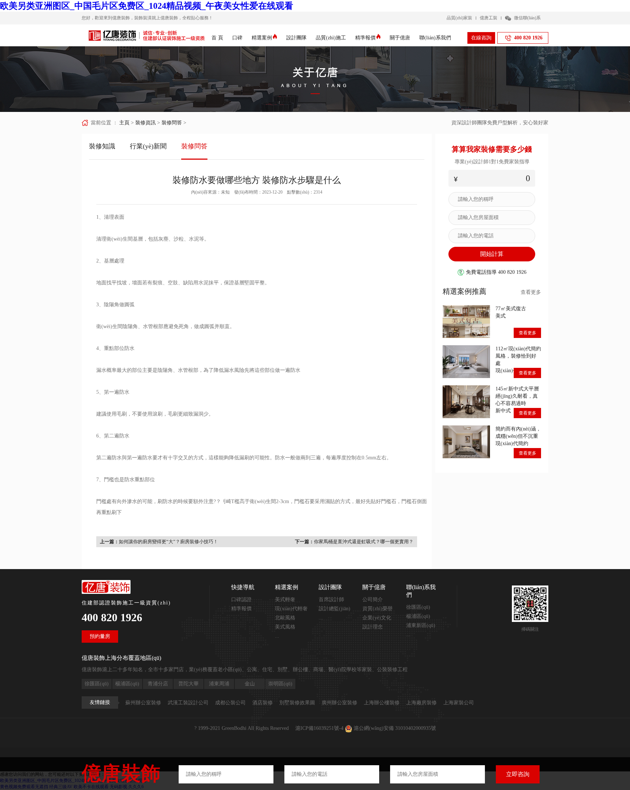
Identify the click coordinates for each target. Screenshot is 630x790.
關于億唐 (400, 37)
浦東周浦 (219, 683)
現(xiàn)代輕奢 (291, 608)
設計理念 (372, 627)
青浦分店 (158, 683)
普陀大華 (188, 683)
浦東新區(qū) (420, 625)
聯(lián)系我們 (435, 37)
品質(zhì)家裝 (459, 17)
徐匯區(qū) (418, 607)
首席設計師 (331, 599)
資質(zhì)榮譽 (377, 608)
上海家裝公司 (458, 702)
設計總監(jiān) (334, 608)
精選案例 (262, 37)
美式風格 (285, 627)
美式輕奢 (285, 599)
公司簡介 (372, 599)
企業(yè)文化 (376, 617)
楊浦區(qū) (418, 616)
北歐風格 (285, 617)
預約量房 (100, 636)
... (277, 636)
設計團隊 (296, 37)
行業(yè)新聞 (148, 146)
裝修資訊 (145, 122)
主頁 (124, 122)
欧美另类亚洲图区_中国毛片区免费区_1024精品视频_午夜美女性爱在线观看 (146, 6)
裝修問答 (172, 122)
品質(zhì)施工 (331, 37)
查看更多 (531, 292)
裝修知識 (102, 146)
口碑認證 (241, 599)
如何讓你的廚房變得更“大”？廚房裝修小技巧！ (168, 541)
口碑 (237, 37)
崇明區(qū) (280, 683)
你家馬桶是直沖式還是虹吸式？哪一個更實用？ (363, 541)
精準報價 (365, 37)
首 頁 (217, 37)
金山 (250, 683)
